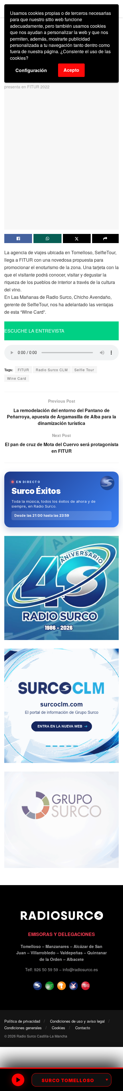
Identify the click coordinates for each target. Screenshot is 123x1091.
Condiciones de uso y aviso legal (77, 1021)
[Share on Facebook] (18, 238)
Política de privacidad (22, 1021)
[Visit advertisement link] (61, 588)
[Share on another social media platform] (105, 238)
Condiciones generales (23, 1027)
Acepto (71, 70)
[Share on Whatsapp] (47, 238)
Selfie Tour (84, 369)
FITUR (23, 369)
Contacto (82, 1027)
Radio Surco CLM (52, 369)
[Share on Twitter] (77, 238)
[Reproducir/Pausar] (18, 1080)
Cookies (58, 1027)
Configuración (31, 70)
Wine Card (16, 378)
